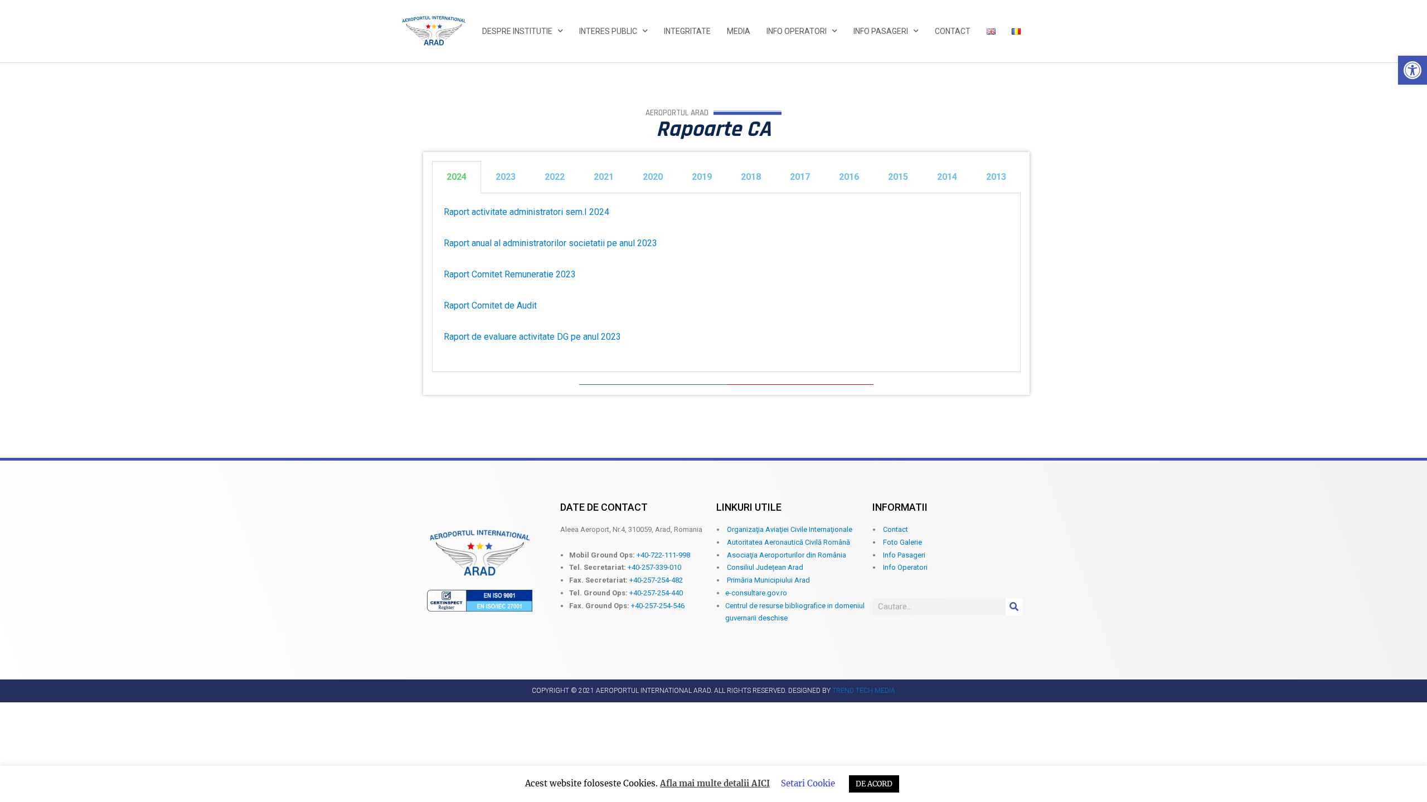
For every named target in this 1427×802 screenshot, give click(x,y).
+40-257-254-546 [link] (658, 606)
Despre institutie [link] (517, 31)
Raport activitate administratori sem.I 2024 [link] (526, 212)
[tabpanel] (726, 282)
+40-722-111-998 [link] (663, 555)
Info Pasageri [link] (880, 31)
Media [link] (738, 31)
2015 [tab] (898, 177)
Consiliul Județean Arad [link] (765, 567)
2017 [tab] (800, 177)
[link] (1412, 70)
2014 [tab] (947, 177)
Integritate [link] (687, 31)
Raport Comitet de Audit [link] (490, 305)
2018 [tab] (751, 177)
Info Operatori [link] (796, 31)
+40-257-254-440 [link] (656, 593)
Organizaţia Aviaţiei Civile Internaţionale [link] (789, 529)
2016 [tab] (849, 177)
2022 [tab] (555, 177)
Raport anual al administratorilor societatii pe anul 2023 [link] (550, 243)
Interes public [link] (608, 31)
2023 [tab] (506, 177)
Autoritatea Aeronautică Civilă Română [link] (788, 542)
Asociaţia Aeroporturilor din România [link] (786, 555)
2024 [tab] (456, 177)
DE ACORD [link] (874, 784)
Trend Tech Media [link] (863, 691)
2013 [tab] (996, 177)
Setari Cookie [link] (808, 783)
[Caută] (1014, 606)
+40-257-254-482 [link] (656, 580)
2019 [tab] (702, 177)
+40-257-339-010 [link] (654, 567)
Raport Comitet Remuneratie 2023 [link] (510, 274)
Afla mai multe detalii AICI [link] (715, 783)
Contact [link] (952, 31)
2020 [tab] (653, 177)
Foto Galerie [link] (902, 542)
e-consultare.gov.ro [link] (756, 593)
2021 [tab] (604, 177)
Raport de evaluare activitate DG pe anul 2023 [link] (532, 336)
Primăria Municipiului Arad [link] (768, 580)
